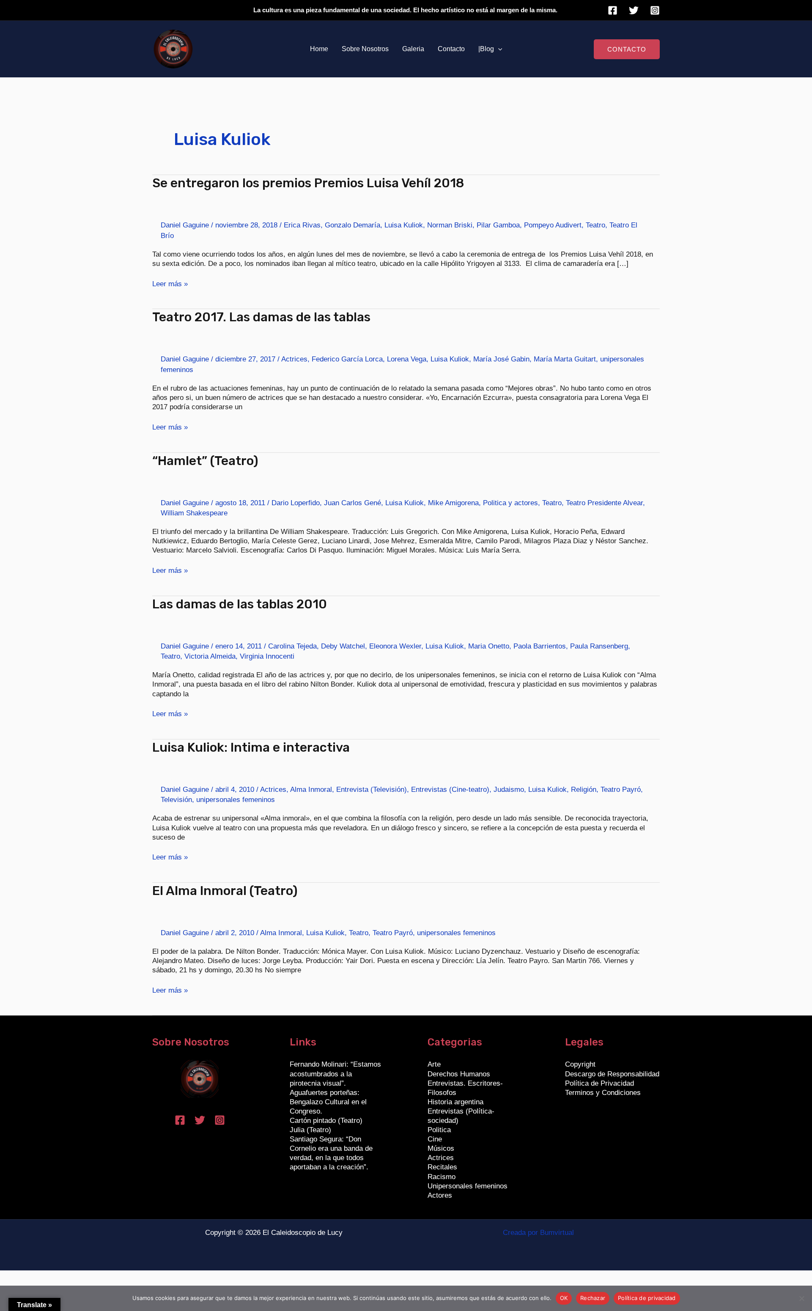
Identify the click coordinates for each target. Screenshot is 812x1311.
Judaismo (509, 790)
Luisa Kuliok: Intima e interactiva (251, 747)
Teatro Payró (621, 790)
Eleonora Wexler (395, 646)
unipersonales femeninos (235, 800)
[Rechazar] (801, 1298)
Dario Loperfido (296, 503)
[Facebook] (612, 10)
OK (564, 1298)
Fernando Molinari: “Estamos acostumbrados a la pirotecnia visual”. (335, 1073)
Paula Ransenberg (599, 646)
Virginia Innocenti (267, 656)
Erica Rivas (302, 225)
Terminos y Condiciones (603, 1093)
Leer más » (170, 283)
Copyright (580, 1064)
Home (319, 48)
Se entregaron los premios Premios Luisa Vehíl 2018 (308, 183)
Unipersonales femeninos (468, 1186)
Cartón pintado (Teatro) (326, 1121)
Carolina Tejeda (292, 646)
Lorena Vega (406, 359)
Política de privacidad (647, 1298)
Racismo (441, 1177)
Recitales (442, 1167)
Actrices (294, 359)
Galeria (413, 48)
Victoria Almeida (210, 656)
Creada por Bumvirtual (538, 1233)
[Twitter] (634, 10)
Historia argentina (455, 1102)
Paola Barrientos (539, 646)
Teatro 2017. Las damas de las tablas (261, 317)
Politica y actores (510, 503)
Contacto (451, 48)
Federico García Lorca (347, 359)
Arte (434, 1064)
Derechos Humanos (459, 1074)
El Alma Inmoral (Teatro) (225, 890)
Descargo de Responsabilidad (612, 1074)
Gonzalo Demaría (352, 225)
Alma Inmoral (311, 790)
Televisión (176, 800)
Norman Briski (449, 225)
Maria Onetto (488, 646)
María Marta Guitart (565, 359)
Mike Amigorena (453, 503)
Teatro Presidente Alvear (604, 503)
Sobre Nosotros (365, 48)
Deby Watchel (343, 646)
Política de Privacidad (599, 1083)
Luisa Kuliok (403, 225)
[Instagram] (655, 10)
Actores (440, 1195)
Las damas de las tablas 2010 (239, 604)
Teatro (595, 225)
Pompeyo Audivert (553, 225)
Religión (583, 790)
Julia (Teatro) (310, 1130)
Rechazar (592, 1298)
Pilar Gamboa (498, 225)
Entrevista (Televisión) (371, 790)
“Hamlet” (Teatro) (205, 460)
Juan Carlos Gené (352, 503)
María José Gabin (501, 359)
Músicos (441, 1148)
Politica (439, 1130)
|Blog (486, 48)
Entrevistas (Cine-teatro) (450, 790)
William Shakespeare (194, 513)
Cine (435, 1139)
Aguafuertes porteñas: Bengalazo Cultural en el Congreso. (328, 1102)
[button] (498, 49)
